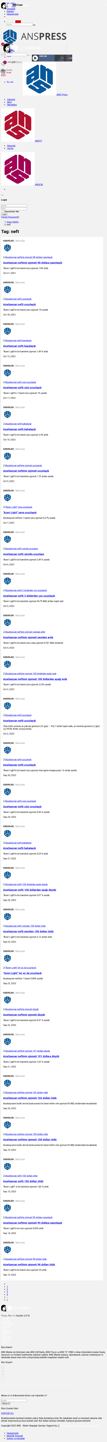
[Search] (18, 21)
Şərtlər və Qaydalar (16, 1438)
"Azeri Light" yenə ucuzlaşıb (20, 512)
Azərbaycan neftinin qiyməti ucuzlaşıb (26, 470)
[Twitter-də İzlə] (2, 1371)
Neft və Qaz (20, 241)
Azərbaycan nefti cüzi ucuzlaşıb (22, 387)
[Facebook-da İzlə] (2, 1368)
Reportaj (11, 145)
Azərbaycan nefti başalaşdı (19, 346)
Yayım (5, 1318)
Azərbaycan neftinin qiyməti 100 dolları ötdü (30, 1139)
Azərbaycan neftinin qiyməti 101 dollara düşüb (31, 1056)
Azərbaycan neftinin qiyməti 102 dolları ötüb (30, 1098)
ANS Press (62, 94)
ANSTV (38, 141)
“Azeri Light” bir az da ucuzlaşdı (22, 973)
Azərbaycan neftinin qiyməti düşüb (24, 1014)
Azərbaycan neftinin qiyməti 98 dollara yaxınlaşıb (32, 262)
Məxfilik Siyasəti (15, 1435)
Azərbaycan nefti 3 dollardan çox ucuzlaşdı (29, 595)
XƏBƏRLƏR (8, 241)
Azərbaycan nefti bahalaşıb (19, 429)
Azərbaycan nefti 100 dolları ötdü (23, 1181)
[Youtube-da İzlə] (3, 1376)
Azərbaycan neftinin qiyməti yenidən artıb (28, 637)
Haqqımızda (12, 14)
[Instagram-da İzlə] (3, 1380)
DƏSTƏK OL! (7, 1413)
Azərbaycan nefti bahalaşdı (19, 848)
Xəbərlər (11, 99)
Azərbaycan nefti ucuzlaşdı (19, 720)
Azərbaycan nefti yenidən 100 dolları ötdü (28, 931)
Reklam (10, 11)
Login (4, 214)
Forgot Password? (10, 217)
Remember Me (11, 211)
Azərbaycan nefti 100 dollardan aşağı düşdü (29, 889)
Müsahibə (12, 104)
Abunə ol (5, 1403)
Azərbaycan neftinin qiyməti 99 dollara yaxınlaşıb (32, 1222)
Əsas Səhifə (13, 222)
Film (5, 1342)
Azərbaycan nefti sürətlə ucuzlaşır (23, 554)
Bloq (9, 102)
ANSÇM (39, 184)
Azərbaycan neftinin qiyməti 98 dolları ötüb (29, 1264)
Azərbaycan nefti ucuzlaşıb (19, 304)
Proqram (7, 1339)
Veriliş (10, 148)
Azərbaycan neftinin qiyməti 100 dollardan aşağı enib (35, 679)
